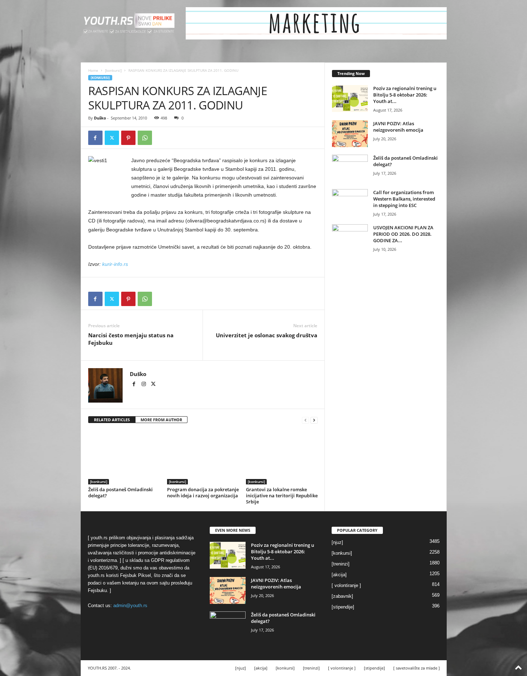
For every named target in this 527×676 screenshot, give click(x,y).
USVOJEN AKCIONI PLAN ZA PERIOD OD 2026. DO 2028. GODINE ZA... (403, 234)
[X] (112, 138)
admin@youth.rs (130, 605)
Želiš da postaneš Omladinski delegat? (120, 492)
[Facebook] (95, 138)
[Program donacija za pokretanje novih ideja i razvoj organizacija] (203, 457)
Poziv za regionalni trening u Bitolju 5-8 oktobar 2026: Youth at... (404, 94)
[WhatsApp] (145, 138)
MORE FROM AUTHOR (161, 419)
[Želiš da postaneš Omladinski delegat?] (124, 457)
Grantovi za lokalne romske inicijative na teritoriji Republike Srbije (282, 495)
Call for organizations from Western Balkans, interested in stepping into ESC (404, 198)
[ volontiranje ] (346, 585)
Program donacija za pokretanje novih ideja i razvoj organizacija (203, 492)
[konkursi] (113, 70)
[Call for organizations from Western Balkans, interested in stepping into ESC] (350, 202)
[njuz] (337, 542)
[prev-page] (305, 420)
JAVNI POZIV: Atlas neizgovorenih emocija (398, 126)
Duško (100, 118)
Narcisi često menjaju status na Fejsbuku (131, 339)
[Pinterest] (128, 138)
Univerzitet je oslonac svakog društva (266, 335)
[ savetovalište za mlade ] (416, 668)
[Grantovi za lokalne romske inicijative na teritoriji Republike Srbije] (282, 457)
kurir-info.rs (115, 264)
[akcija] (339, 574)
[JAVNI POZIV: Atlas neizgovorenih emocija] (350, 133)
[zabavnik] (342, 596)
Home (93, 70)
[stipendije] (343, 607)
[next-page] (314, 420)
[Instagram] (144, 384)
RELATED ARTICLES (112, 419)
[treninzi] (341, 564)
